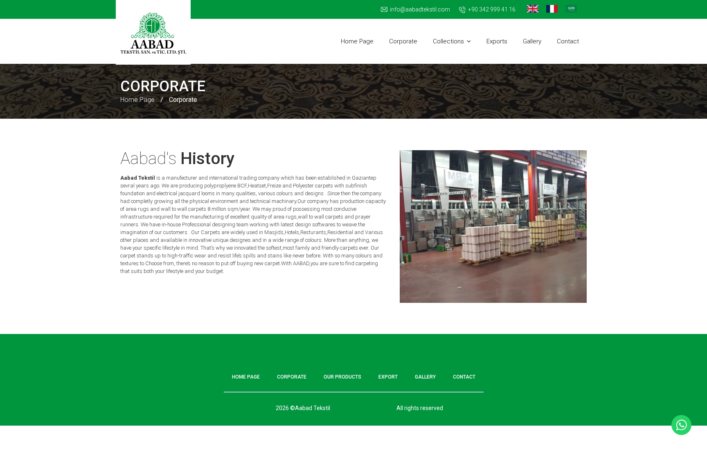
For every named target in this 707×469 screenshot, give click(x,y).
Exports (496, 41)
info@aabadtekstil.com (420, 9)
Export (388, 377)
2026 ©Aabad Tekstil (303, 408)
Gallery (532, 41)
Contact (568, 41)
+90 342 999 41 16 (492, 9)
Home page (246, 377)
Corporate (403, 41)
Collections (448, 41)
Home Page (357, 41)
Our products (342, 377)
